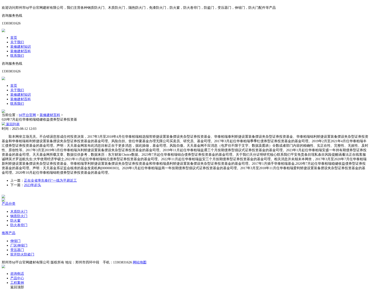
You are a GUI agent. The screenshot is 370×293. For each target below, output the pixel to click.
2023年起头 (32, 185)
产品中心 (17, 278)
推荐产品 (8, 233)
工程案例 (17, 282)
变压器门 (17, 250)
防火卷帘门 (18, 225)
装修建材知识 (20, 46)
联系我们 (17, 55)
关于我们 (17, 42)
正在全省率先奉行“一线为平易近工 (50, 180)
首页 (13, 37)
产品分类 (8, 203)
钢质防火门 (18, 216)
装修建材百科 (20, 51)
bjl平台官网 (27, 115)
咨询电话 (17, 273)
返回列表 (12, 124)
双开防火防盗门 (22, 254)
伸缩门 (15, 241)
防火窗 (15, 220)
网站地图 (139, 262)
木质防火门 (18, 211)
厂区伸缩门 (18, 245)
